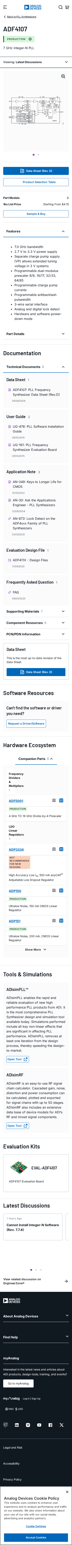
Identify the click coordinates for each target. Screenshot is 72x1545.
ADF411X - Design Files (30, 560)
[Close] (67, 1491)
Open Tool (14, 1059)
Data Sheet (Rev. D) (39, 171)
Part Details (15, 334)
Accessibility (11, 1463)
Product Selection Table (39, 182)
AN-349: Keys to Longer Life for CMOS (37, 484)
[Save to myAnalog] (54, 800)
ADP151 (14, 921)
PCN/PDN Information (23, 634)
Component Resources (26, 623)
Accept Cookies (36, 1537)
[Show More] (36, 950)
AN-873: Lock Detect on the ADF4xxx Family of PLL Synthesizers (34, 523)
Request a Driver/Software (26, 723)
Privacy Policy (12, 1479)
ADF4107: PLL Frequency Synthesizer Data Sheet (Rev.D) (36, 392)
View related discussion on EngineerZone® (22, 1281)
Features (13, 231)
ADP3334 (16, 850)
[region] (36, 1515)
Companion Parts (33, 759)
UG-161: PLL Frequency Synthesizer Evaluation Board (35, 447)
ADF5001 (16, 801)
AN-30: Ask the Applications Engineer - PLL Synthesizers (34, 502)
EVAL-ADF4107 (44, 1167)
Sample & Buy (36, 213)
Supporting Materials (24, 611)
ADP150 (15, 891)
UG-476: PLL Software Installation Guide (38, 428)
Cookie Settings (36, 1526)
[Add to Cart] (61, 800)
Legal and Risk (12, 1447)
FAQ (16, 592)
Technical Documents (25, 367)
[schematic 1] (36, 111)
